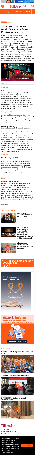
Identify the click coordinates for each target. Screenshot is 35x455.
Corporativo (4, 204)
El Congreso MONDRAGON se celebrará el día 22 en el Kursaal (25, 245)
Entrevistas (17, 12)
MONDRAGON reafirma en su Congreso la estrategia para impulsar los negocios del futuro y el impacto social (25, 233)
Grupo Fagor (5, 163)
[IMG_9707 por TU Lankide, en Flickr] (5, 87)
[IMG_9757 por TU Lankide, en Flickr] (5, 178)
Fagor (20, 98)
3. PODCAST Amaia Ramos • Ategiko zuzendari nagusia (14, 399)
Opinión (27, 12)
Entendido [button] (27, 445)
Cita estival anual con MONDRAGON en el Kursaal (24, 215)
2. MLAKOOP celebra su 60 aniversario (15, 376)
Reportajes (6, 12)
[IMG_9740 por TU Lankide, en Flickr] (5, 154)
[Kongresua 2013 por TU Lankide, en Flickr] (7, 111)
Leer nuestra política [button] (8, 452)
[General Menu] (2, 6)
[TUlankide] (17, 6)
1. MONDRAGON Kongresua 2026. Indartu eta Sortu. (17, 352)
